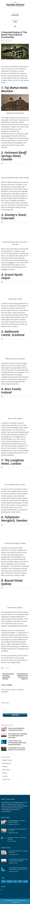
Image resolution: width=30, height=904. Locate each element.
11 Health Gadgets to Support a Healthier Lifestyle (17, 821)
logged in (14, 689)
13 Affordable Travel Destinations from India (17, 829)
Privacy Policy (15, 902)
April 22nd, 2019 (14, 854)
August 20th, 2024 (13, 832)
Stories (4, 773)
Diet (15, 881)
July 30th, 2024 (12, 841)
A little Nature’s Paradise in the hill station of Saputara (22, 676)
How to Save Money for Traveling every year (16, 729)
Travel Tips (6, 779)
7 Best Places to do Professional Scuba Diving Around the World (17, 742)
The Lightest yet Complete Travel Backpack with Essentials (17, 735)
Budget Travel (7, 760)
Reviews (5, 766)
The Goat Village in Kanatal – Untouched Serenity (8, 676)
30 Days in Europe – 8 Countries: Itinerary (17, 838)
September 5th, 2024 (14, 824)
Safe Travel (6, 770)
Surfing (20, 881)
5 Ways (3, 881)
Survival (4, 776)
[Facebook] (1, 890)
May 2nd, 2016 (13, 863)
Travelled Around (7, 40)
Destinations (6, 668)
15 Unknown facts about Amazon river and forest (16, 749)
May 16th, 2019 (14, 871)
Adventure (9, 881)
